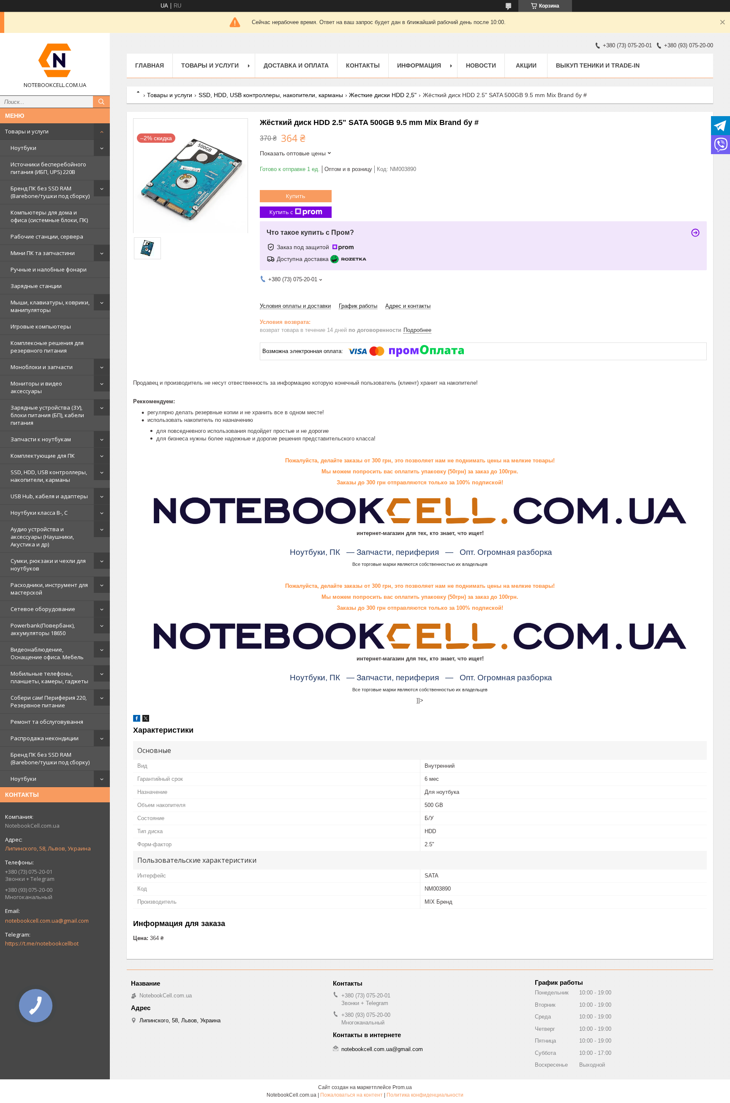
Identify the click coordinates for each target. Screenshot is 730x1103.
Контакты (363, 65)
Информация (419, 65)
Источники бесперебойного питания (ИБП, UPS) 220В (48, 168)
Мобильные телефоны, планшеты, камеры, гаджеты (49, 677)
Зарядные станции (36, 286)
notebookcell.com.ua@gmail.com (47, 920)
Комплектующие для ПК (43, 455)
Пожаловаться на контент (351, 1095)
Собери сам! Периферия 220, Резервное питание (49, 701)
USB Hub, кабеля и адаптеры (49, 496)
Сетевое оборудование (43, 609)
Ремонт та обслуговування (47, 721)
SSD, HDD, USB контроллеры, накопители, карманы (49, 476)
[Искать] (101, 101)
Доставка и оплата (296, 65)
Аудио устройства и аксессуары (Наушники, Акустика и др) (42, 536)
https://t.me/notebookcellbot (42, 943)
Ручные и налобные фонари (49, 269)
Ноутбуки (23, 148)
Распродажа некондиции (45, 738)
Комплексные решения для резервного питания (47, 346)
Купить (295, 196)
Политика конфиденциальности (425, 1095)
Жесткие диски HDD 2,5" (383, 95)
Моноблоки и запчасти (42, 367)
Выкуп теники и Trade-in (598, 65)
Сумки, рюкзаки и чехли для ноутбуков (48, 564)
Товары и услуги (27, 131)
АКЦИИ (526, 65)
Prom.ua (402, 1087)
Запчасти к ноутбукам (41, 439)
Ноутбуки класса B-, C (39, 512)
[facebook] (136, 720)
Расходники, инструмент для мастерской (49, 588)
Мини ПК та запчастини (43, 253)
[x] (145, 720)
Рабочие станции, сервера (47, 236)
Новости (481, 65)
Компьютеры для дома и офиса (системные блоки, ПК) (49, 216)
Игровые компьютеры (41, 326)
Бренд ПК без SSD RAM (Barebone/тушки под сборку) (50, 192)
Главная (149, 65)
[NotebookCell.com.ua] (55, 60)
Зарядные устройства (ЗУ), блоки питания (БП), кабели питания (47, 415)
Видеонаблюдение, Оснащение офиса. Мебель (47, 653)
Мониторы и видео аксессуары (36, 387)
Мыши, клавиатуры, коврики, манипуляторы (50, 306)
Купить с (281, 212)
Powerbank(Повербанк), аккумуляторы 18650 (43, 629)
